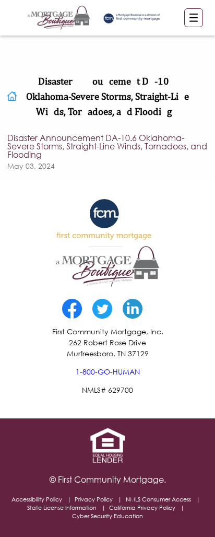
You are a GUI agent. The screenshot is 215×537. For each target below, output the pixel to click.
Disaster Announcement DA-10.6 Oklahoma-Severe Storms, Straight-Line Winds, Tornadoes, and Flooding (107, 146)
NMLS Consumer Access (158, 499)
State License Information (62, 508)
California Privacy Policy (142, 508)
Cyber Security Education (107, 516)
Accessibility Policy (36, 499)
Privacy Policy (94, 499)
